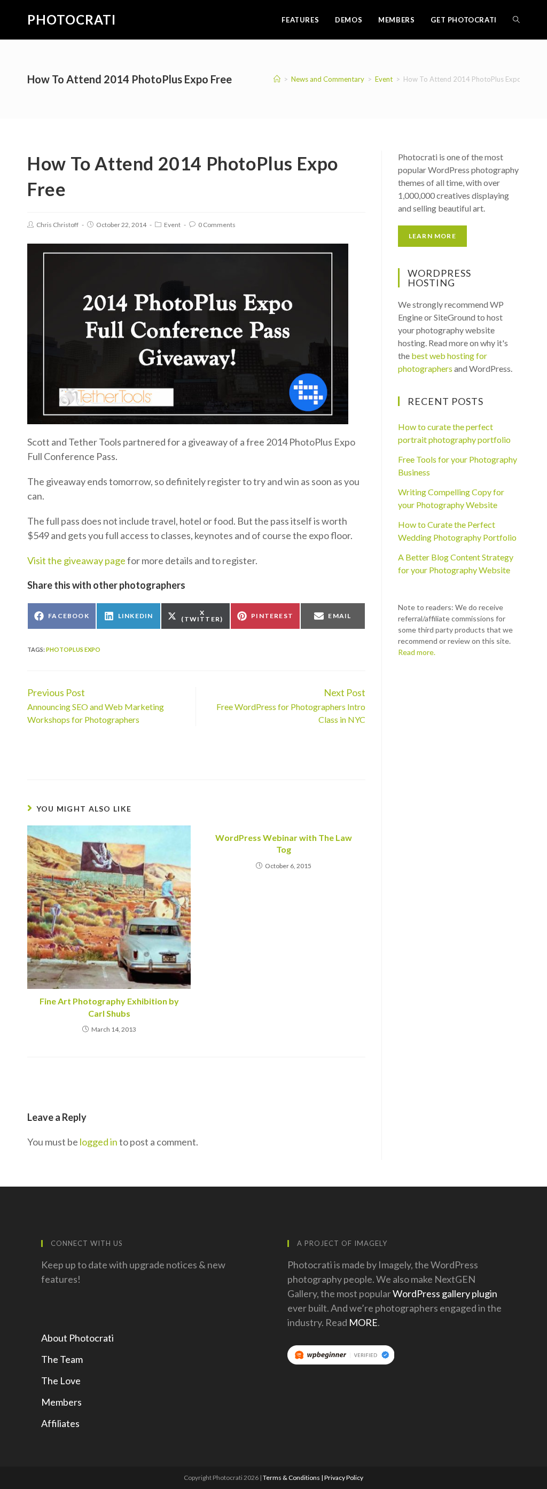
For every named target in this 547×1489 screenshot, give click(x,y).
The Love (61, 1380)
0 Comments (217, 225)
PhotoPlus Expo (73, 649)
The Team (62, 1359)
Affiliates (60, 1423)
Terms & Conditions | (293, 1478)
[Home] (277, 79)
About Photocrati (77, 1338)
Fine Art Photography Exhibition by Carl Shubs (109, 1007)
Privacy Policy (343, 1478)
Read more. (416, 652)
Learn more (432, 236)
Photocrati (71, 19)
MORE (363, 1322)
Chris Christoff (57, 225)
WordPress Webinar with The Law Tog (283, 843)
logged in (99, 1142)
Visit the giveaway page (76, 560)
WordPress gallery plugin (445, 1293)
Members (61, 1402)
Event (172, 225)
